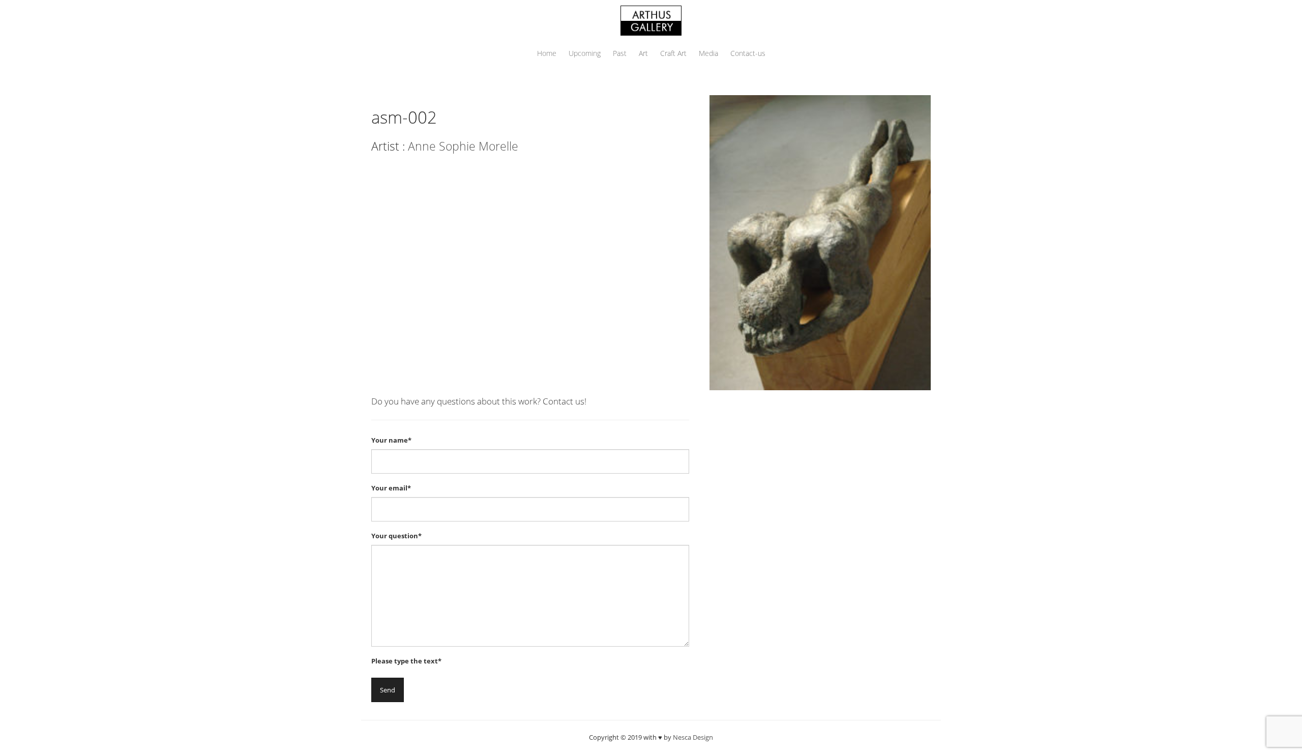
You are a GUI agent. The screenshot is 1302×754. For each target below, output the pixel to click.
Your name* (391, 440)
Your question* (396, 535)
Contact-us (747, 53)
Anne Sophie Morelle (463, 146)
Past (620, 53)
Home (546, 53)
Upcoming (585, 53)
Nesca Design (693, 737)
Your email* (391, 487)
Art (643, 53)
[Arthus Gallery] (651, 19)
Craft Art (673, 53)
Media (708, 53)
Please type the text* (406, 660)
